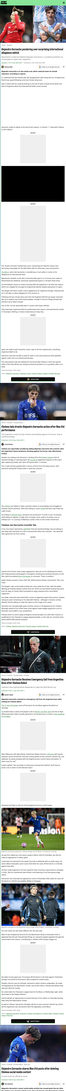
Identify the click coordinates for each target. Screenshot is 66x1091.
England (45, 373)
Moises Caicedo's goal (43, 712)
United (42, 508)
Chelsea (7, 506)
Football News (18, 423)
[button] (63, 67)
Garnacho (33, 460)
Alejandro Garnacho (12, 373)
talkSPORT (27, 529)
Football (9, 45)
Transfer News (47, 1013)
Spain (29, 373)
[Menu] (64, 3)
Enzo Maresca (37, 1013)
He (2, 712)
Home (3, 45)
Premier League (36, 373)
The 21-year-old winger (9, 705)
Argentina (23, 373)
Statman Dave (16, 515)
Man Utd (57, 373)
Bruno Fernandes (24, 576)
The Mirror (5, 272)
